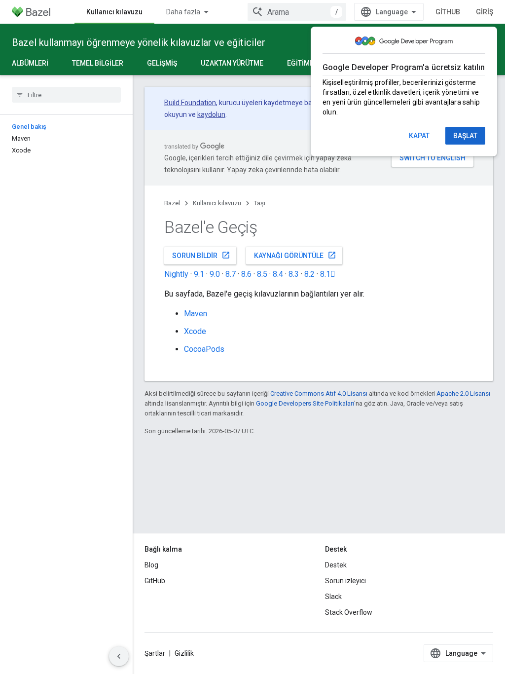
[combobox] (297, 12)
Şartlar (154, 653)
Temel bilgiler (97, 63)
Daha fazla (183, 12)
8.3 (294, 274)
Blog (151, 565)
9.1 (199, 274)
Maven (195, 313)
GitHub (447, 12)
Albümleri (30, 63)
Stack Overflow (348, 612)
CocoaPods (204, 349)
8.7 (230, 274)
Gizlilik (184, 653)
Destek (336, 565)
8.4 (278, 274)
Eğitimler (304, 63)
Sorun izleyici (345, 581)
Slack (333, 596)
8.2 (309, 274)
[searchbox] (66, 95)
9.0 (215, 274)
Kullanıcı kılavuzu (114, 12)
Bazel (172, 203)
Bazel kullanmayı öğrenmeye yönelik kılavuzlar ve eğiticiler (138, 42)
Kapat (419, 136)
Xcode (195, 331)
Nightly (176, 274)
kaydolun (211, 114)
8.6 (246, 274)
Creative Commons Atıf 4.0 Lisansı (318, 393)
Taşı (259, 203)
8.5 (262, 274)
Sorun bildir (201, 255)
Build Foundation (190, 103)
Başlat (465, 136)
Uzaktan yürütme (232, 63)
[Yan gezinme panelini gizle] (119, 656)
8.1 (327, 274)
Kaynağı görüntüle (295, 255)
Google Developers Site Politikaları (305, 403)
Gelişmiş (162, 63)
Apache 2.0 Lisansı (463, 393)
